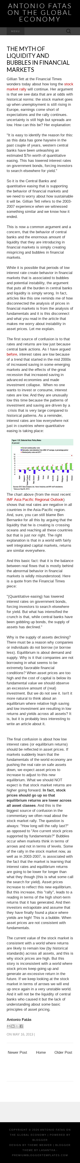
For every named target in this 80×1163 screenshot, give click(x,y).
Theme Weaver (40, 1145)
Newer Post (17, 1052)
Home (41, 1052)
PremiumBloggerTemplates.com (40, 1155)
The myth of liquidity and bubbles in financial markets (38, 59)
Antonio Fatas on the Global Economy (40, 12)
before (12, 354)
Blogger (40, 1140)
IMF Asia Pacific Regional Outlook (35, 499)
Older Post (63, 1052)
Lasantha (47, 1150)
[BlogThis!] (13, 1026)
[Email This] (8, 1026)
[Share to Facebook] (21, 1026)
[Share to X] (17, 1026)
